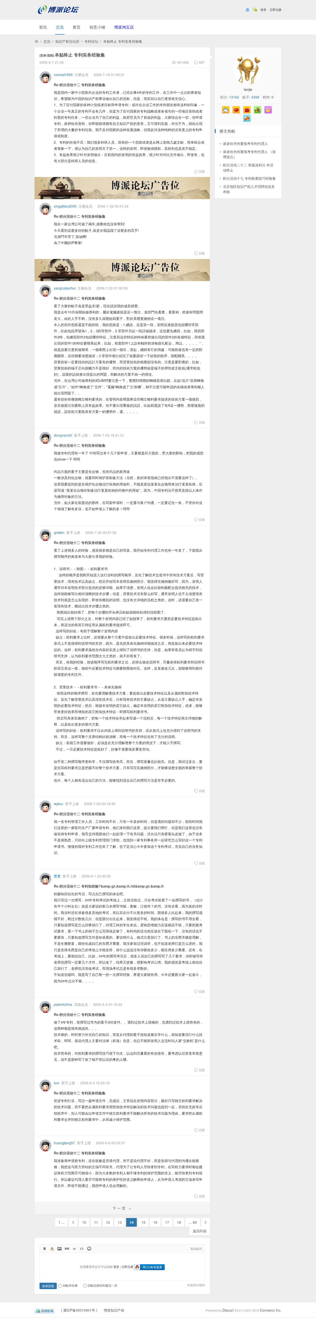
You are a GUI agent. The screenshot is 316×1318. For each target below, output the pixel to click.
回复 (202, 171)
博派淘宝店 (124, 27)
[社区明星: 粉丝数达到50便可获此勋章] (269, 112)
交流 (60, 27)
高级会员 (81, 1004)
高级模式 (196, 1248)
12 (108, 1222)
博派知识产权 (37, 41)
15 (143, 1222)
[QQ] (45, 1310)
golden (59, 532)
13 (120, 1222)
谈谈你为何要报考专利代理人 (245, 143)
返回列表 (200, 1230)
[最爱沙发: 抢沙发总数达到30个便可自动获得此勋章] (248, 112)
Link (66, 1248)
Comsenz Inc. (270, 1310)
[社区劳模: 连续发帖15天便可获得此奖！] (259, 112)
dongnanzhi (63, 435)
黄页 (76, 27)
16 (155, 1222)
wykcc (58, 803)
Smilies (89, 1248)
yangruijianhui (65, 288)
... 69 (193, 1222)
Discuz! (228, 1310)
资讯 (43, 27)
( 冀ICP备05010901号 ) (79, 1310)
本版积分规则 (196, 1285)
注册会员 (81, 74)
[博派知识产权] (58, 16)
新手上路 (81, 435)
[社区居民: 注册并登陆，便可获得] (227, 112)
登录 (263, 9)
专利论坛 (91, 41)
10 (84, 1222)
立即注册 (275, 9)
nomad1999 (63, 74)
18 (179, 1222)
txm (56, 1082)
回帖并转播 (70, 1285)
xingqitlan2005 (65, 206)
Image (59, 1248)
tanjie (248, 89)
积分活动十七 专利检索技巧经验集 (249, 178)
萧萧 (57, 875)
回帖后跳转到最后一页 (102, 1285)
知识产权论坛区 (67, 41)
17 (167, 1222)
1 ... (61, 1222)
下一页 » (122, 1208)
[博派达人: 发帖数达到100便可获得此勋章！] (248, 120)
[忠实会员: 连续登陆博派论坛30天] (237, 112)
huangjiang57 (64, 1142)
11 (96, 1222)
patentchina (63, 1004)
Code (81, 1248)
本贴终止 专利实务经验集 (122, 41)
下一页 (205, 1222)
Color (52, 1248)
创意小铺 (97, 27)
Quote (74, 1248)
